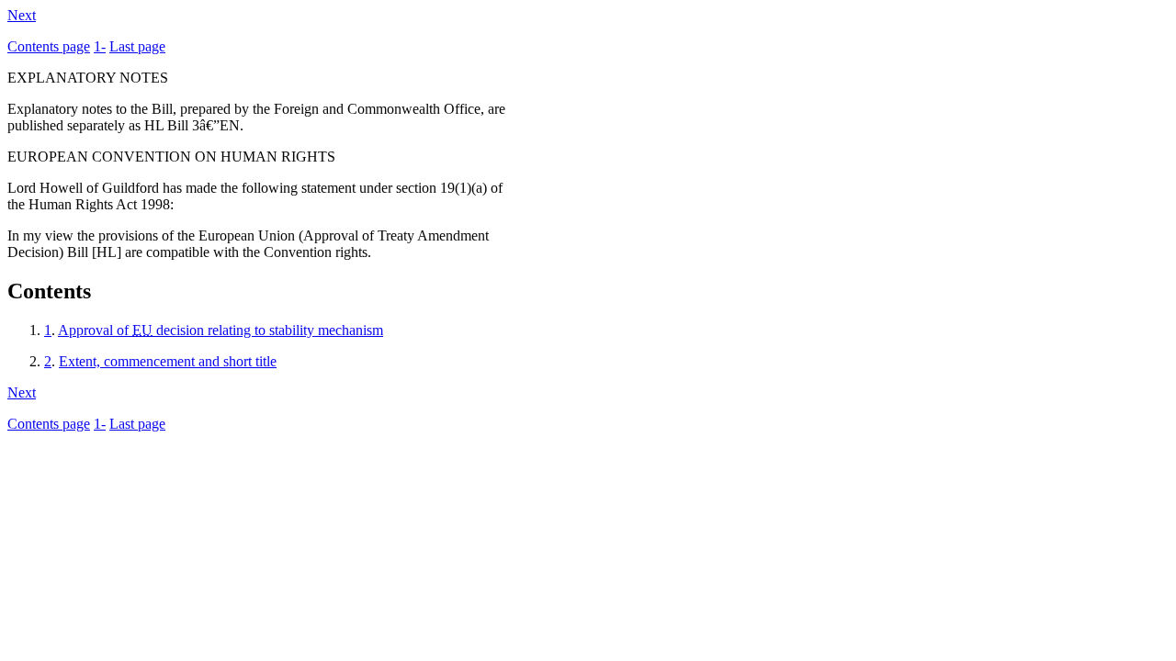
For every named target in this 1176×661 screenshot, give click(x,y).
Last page (137, 46)
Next (21, 15)
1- (100, 46)
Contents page (48, 46)
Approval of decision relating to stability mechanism (220, 330)
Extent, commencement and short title (168, 361)
